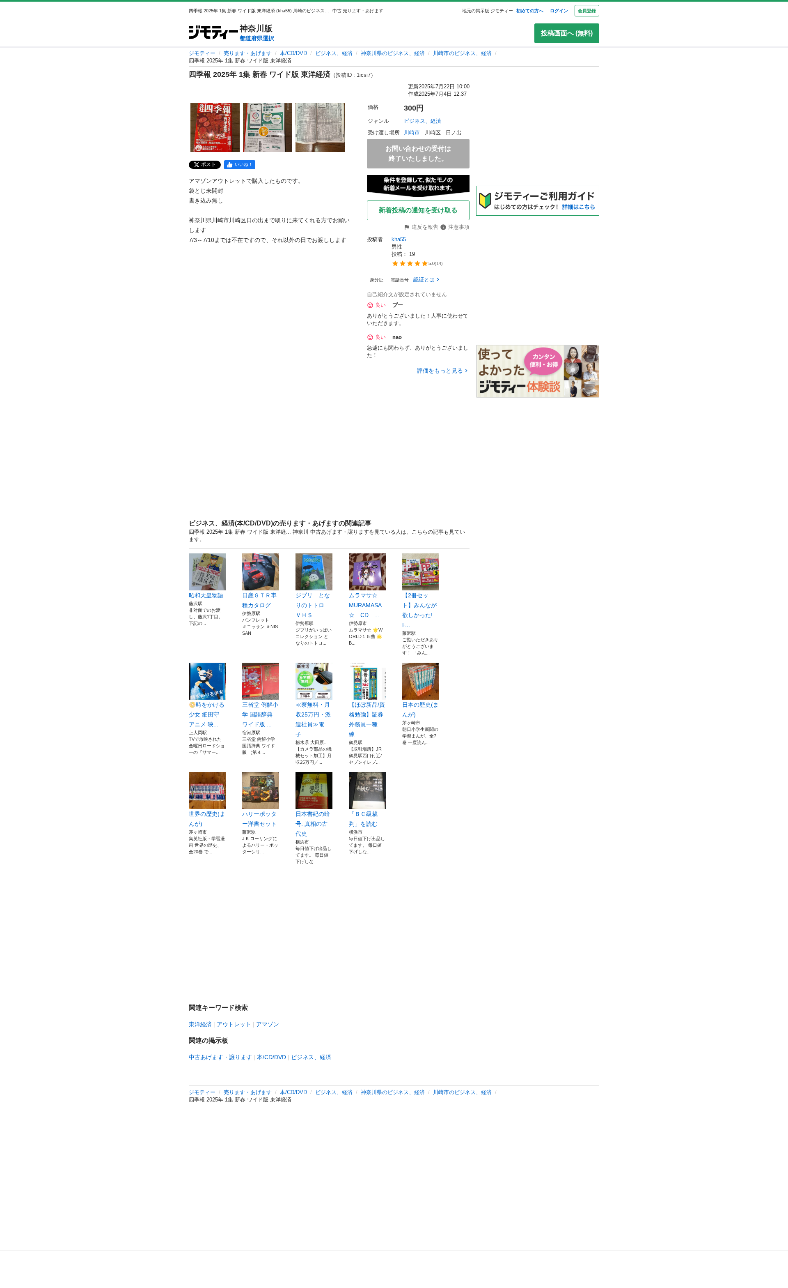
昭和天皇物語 (206, 595)
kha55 (399, 239)
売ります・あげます (248, 53)
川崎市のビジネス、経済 (462, 53)
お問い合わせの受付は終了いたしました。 (418, 153)
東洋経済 (200, 1024)
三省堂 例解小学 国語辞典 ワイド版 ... (260, 714)
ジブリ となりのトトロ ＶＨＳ (313, 605)
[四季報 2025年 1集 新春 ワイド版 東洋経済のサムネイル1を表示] (215, 127)
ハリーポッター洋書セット (259, 819)
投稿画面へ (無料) (567, 33)
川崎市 (412, 132)
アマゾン (267, 1024)
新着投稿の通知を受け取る (418, 210)
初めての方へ (529, 10)
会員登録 (587, 10)
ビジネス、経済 (334, 53)
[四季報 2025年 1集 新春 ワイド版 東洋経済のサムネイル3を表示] (320, 127)
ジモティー (202, 53)
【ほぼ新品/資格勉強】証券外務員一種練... (367, 719)
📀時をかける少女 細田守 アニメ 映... (206, 714)
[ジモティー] (213, 33)
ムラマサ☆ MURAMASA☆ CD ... (366, 605)
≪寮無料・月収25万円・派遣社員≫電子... (313, 719)
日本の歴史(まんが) (420, 709)
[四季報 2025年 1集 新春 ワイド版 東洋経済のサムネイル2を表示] (267, 127)
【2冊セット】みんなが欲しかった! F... (419, 610)
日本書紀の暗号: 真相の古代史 (313, 824)
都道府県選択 (257, 38)
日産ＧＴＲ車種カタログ (259, 600)
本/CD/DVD (293, 53)
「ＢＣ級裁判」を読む (363, 819)
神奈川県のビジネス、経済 (393, 53)
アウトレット (234, 1024)
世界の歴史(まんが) (207, 819)
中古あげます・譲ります (220, 1057)
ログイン (559, 10)
